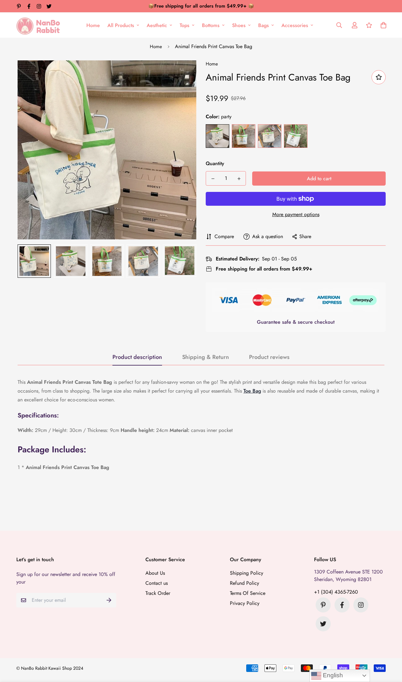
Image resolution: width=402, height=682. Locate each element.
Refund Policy (244, 583)
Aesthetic (157, 25)
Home (93, 25)
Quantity (215, 163)
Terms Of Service (247, 593)
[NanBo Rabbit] (39, 25)
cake (295, 136)
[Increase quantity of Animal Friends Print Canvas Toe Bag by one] (239, 178)
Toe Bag (252, 390)
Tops (184, 25)
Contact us (156, 583)
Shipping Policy (246, 573)
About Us (155, 573)
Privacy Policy (244, 603)
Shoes (239, 25)
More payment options (295, 214)
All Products (120, 25)
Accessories (294, 25)
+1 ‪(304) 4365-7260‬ (336, 591)
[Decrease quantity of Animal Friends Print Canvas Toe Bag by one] (213, 178)
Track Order (157, 593)
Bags (263, 25)
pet (243, 136)
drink (269, 136)
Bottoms (211, 25)
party (217, 136)
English (332, 675)
